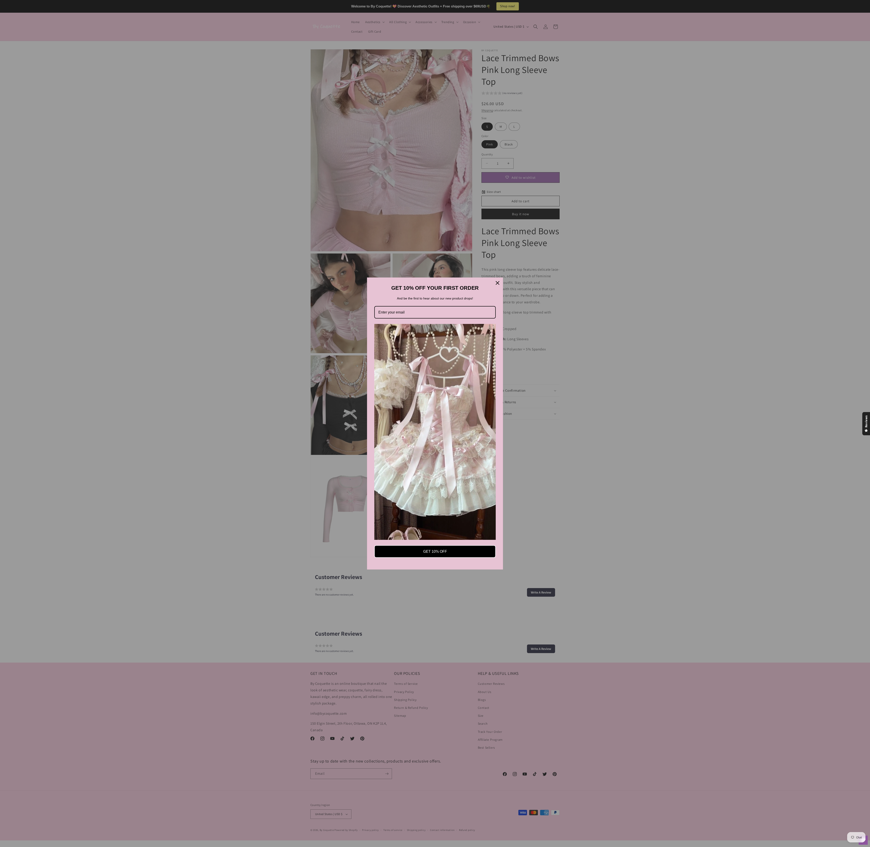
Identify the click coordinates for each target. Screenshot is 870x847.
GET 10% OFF (435, 551)
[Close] (497, 283)
